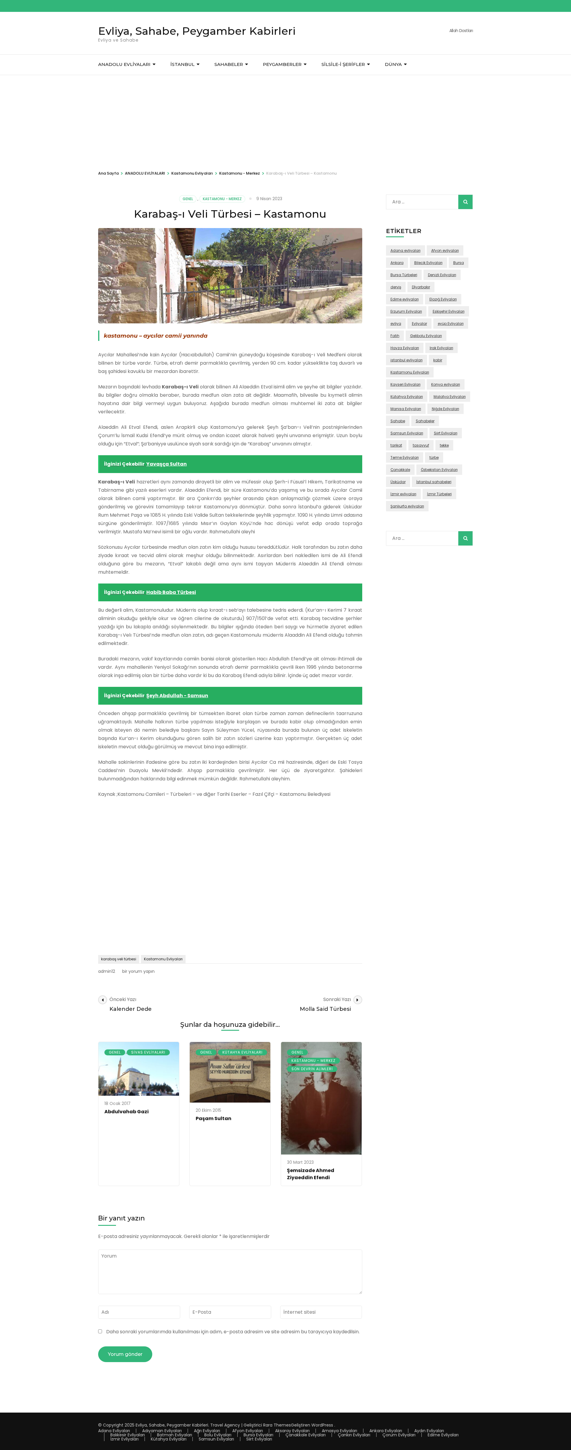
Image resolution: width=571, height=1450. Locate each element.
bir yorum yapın (138, 971)
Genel (188, 198)
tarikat (396, 445)
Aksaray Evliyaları (292, 1431)
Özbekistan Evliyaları (439, 469)
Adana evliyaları (405, 250)
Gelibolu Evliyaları (426, 335)
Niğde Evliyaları (445, 408)
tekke (444, 445)
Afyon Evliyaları (247, 1431)
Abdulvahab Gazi (126, 1111)
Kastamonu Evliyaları (163, 959)
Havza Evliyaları (404, 347)
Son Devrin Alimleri (312, 1068)
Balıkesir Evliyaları (127, 1435)
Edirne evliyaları (404, 299)
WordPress (322, 1425)
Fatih (394, 335)
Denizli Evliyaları (442, 274)
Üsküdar (398, 481)
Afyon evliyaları (445, 250)
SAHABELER (228, 64)
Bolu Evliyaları (217, 1435)
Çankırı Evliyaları (354, 1435)
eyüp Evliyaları (451, 323)
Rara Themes (277, 1425)
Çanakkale (400, 469)
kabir (437, 360)
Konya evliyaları (445, 384)
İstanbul (182, 64)
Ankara (397, 262)
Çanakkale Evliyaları (306, 1435)
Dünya (393, 64)
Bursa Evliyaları (258, 1435)
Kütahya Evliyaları (242, 1052)
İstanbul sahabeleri (433, 481)
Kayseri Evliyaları (405, 384)
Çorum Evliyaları (398, 1435)
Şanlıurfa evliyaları (407, 506)
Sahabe (397, 420)
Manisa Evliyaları (405, 408)
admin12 (106, 971)
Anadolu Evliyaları (124, 64)
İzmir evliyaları (403, 493)
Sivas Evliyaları (148, 1052)
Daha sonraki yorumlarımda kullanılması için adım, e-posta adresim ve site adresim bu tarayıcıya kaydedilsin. (233, 1331)
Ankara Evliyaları (385, 1431)
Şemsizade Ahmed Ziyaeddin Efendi (310, 1174)
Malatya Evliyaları (450, 396)
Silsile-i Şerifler (343, 64)
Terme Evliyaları (404, 457)
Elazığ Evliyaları (443, 299)
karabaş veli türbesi (118, 959)
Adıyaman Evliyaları (162, 1431)
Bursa (458, 262)
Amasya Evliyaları (339, 1431)
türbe (434, 457)
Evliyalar (419, 323)
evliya (395, 323)
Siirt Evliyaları (445, 433)
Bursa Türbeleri (403, 274)
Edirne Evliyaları (443, 1435)
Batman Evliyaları (174, 1435)
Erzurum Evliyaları (406, 311)
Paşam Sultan (213, 1118)
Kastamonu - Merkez (222, 198)
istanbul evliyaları (406, 360)
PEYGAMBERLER (282, 64)
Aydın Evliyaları (429, 1431)
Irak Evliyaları (441, 347)
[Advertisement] (285, 119)
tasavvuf (421, 445)
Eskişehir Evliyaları (449, 311)
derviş (395, 287)
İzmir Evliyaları (124, 1439)
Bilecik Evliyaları (428, 262)
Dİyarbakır (421, 287)
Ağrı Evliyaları (207, 1431)
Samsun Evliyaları (406, 433)
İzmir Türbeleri (439, 493)
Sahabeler (425, 420)
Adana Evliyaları (114, 1431)
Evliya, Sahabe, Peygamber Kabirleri (197, 30)
